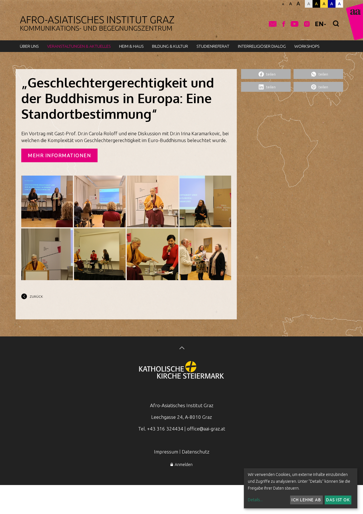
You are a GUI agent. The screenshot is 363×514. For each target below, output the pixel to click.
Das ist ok (338, 500)
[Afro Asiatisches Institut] (354, 22)
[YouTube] (294, 24)
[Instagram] (307, 24)
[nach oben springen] (181, 348)
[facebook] (283, 24)
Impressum (166, 451)
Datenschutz (195, 451)
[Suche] (336, 23)
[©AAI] (47, 201)
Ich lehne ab (306, 500)
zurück (36, 296)
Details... (255, 500)
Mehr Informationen (59, 155)
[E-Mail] (273, 24)
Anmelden (183, 464)
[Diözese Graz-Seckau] (181, 370)
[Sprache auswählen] (320, 25)
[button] (266, 74)
